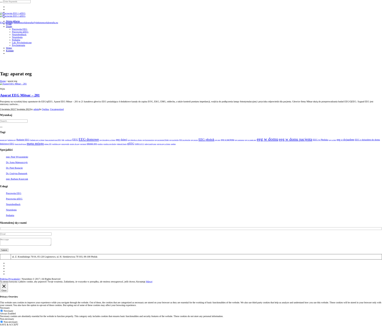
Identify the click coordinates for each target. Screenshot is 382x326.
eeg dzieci (121, 139)
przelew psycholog (109, 144)
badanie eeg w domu (37, 140)
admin (36, 109)
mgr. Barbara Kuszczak (17, 179)
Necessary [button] (5, 308)
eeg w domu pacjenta (295, 139)
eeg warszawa (239, 140)
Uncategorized (57, 109)
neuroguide (65, 144)
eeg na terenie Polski (162, 140)
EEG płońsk (206, 139)
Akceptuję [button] (140, 281)
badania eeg (12, 140)
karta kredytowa (20, 144)
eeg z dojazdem (345, 139)
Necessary (8, 311)
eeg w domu (267, 139)
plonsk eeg (92, 143)
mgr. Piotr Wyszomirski (17, 157)
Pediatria (10, 215)
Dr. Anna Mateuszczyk (17, 162)
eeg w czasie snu (250, 140)
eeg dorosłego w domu (107, 140)
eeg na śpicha (174, 140)
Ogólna (45, 109)
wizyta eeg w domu (163, 144)
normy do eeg (75, 144)
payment (83, 144)
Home (3, 81)
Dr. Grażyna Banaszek (16, 173)
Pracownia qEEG (14, 199)
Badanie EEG (23, 139)
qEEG (130, 143)
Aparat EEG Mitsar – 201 (20, 95)
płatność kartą (122, 144)
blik (63, 140)
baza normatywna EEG (53, 140)
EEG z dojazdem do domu (367, 139)
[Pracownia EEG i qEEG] (13, 14)
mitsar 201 (48, 144)
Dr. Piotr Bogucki (14, 168)
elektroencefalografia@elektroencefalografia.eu (36, 22)
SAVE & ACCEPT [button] (9, 324)
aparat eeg (3, 140)
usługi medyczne (150, 144)
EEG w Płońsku (320, 139)
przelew (100, 144)
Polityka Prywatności (10, 279)
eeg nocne (194, 140)
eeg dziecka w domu (135, 140)
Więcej (149, 281)
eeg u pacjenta (227, 139)
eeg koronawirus (148, 140)
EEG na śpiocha (184, 140)
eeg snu (217, 140)
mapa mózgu (35, 143)
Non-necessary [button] (7, 319)
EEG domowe (89, 139)
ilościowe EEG (7, 143)
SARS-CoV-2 (139, 144)
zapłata (173, 144)
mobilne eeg (56, 144)
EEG (75, 139)
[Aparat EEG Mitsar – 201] (13, 84)
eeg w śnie (332, 140)
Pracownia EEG (13, 193)
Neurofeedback (13, 204)
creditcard (68, 140)
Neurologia (11, 210)
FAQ (2, 22)
